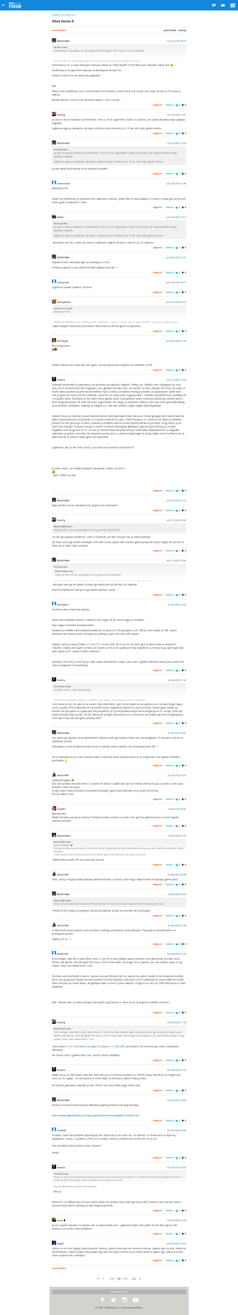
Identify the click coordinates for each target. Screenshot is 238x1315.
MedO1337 (62, 954)
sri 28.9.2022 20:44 (177, 874)
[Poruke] (223, 5)
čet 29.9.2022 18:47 (176, 1167)
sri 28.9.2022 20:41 (177, 809)
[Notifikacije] (213, 5)
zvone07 (61, 1130)
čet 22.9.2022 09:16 (176, 41)
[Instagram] (124, 1300)
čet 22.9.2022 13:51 (176, 115)
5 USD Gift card (121, 1046)
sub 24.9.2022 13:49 (176, 183)
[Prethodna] (97, 1279)
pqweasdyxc (64, 836)
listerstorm (63, 183)
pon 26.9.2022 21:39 (176, 341)
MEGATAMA (63, 41)
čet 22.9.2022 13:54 (176, 143)
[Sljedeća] (140, 1279)
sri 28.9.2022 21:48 (177, 925)
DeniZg (61, 115)
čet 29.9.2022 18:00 (176, 1100)
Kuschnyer (63, 605)
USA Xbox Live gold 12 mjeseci (92, 1046)
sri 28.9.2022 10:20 (177, 605)
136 (118, 1278)
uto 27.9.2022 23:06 (176, 560)
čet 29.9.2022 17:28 (176, 1022)
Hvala (170, 104)
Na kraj (182, 30)
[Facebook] (102, 1300)
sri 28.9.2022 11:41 (177, 680)
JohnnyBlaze (64, 302)
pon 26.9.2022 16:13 (176, 282)
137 (125, 1278)
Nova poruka (59, 30)
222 (134, 1278)
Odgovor (157, 104)
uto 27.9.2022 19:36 (176, 380)
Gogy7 (60, 1243)
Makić (60, 217)
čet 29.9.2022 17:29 (176, 1070)
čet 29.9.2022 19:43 (176, 1220)
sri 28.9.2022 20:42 (177, 836)
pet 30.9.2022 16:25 (176, 1243)
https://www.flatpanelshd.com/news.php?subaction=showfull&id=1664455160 (95, 1115)
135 (112, 1278)
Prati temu (170, 30)
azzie (60, 1220)
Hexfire (61, 380)
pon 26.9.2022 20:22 (176, 302)
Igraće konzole (63, 15)
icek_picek (63, 282)
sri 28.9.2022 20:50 (177, 894)
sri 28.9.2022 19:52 (177, 733)
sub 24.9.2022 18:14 (176, 217)
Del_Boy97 (62, 341)
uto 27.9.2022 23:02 (176, 520)
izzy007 (61, 809)
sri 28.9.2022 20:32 (177, 775)
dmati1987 (63, 775)
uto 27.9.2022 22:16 (176, 500)
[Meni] (233, 5)
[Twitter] (113, 1300)
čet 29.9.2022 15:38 (176, 954)
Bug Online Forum (15, 5)
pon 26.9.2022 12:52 (176, 257)
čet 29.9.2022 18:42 (176, 1130)
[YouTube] (136, 1300)
